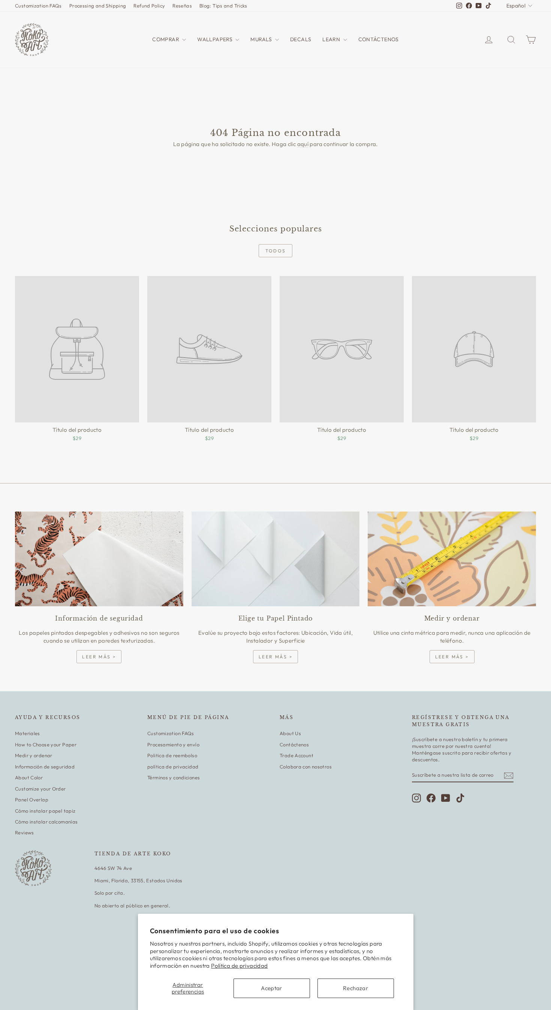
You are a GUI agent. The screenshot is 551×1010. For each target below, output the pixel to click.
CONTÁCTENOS (378, 39)
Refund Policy (149, 6)
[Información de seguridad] (99, 559)
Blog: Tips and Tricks (223, 6)
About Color (29, 777)
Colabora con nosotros (306, 767)
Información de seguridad (45, 767)
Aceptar (271, 988)
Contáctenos (294, 744)
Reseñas (182, 6)
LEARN (331, 39)
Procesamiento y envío (173, 744)
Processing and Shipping (97, 6)
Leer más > (99, 656)
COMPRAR (166, 39)
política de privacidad (172, 767)
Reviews (24, 832)
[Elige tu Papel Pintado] (276, 559)
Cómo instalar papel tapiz (45, 811)
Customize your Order (40, 789)
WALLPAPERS (215, 39)
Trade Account (296, 755)
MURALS (261, 39)
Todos (275, 251)
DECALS (300, 39)
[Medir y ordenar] (452, 559)
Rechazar (355, 988)
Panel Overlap (31, 800)
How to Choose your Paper (45, 744)
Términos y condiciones (173, 777)
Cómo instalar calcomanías (46, 822)
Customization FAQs (38, 6)
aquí (303, 144)
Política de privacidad (239, 965)
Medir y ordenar (33, 755)
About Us (290, 733)
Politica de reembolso (172, 755)
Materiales (27, 733)
